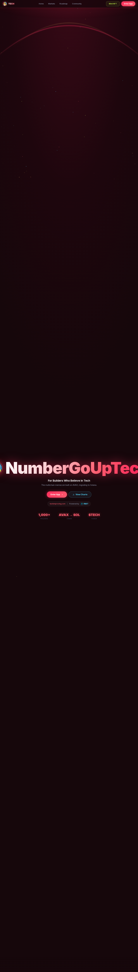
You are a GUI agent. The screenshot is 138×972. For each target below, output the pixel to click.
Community (77, 4)
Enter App (128, 4)
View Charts (81, 494)
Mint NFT (113, 4)
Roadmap (64, 4)
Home (41, 4)
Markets (51, 4)
